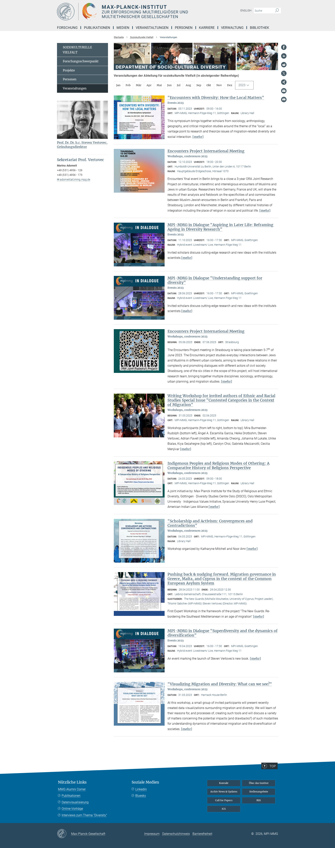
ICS (224, 808)
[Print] (284, 99)
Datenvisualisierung (75, 802)
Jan (118, 85)
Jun (169, 85)
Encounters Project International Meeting (206, 151)
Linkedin (141, 789)
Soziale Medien (145, 782)
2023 (241, 85)
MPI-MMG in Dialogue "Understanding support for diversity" (215, 280)
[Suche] (277, 10)
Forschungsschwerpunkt (80, 61)
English (245, 10)
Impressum (152, 834)
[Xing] (284, 82)
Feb (128, 85)
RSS (258, 800)
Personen (69, 79)
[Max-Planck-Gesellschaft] (64, 834)
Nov (219, 85)
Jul (178, 85)
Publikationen (71, 795)
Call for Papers (223, 800)
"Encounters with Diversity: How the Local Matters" (216, 97)
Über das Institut (259, 783)
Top (272, 766)
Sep (198, 85)
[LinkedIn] (284, 56)
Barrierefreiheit (202, 834)
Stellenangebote (258, 791)
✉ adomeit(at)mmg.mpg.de (73, 179)
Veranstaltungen (74, 88)
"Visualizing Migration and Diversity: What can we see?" (220, 684)
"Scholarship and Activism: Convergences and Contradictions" (210, 523)
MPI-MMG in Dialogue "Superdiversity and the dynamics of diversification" (223, 633)
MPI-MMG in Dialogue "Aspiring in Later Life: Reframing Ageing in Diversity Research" (220, 227)
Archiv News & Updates (223, 791)
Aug (188, 85)
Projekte (69, 70)
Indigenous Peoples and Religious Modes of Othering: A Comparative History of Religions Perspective (218, 465)
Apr (149, 85)
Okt (208, 85)
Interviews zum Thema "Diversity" (84, 815)
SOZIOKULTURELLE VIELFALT (77, 49)
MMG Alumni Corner (72, 789)
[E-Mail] (284, 91)
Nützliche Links (72, 782)
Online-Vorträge (72, 808)
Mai (159, 85)
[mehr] (198, 137)
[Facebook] (284, 47)
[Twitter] (284, 73)
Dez (229, 85)
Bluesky (140, 795)
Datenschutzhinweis (176, 834)
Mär (138, 85)
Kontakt (223, 783)
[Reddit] (284, 65)
